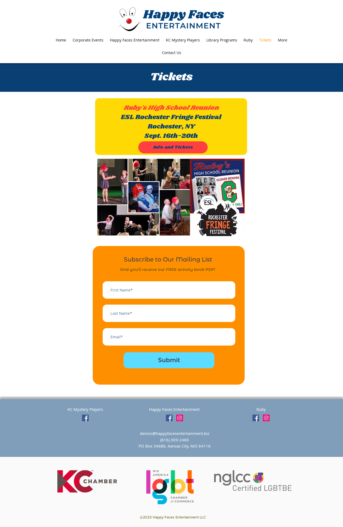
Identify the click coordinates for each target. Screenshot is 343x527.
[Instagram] (179, 418)
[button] (282, 40)
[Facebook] (85, 418)
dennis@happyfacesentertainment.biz (174, 433)
